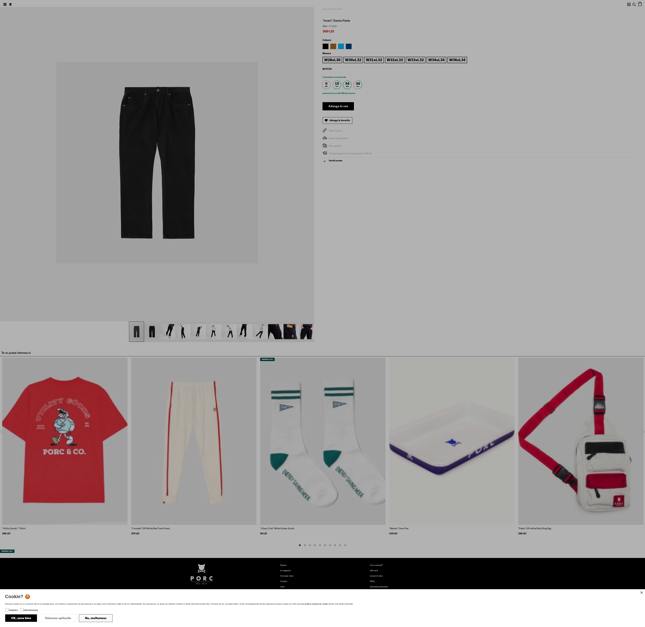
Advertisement (31, 610)
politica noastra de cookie (316, 604)
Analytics (13, 610)
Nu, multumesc (95, 618)
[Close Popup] (641, 592)
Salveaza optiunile (58, 618)
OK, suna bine (21, 618)
